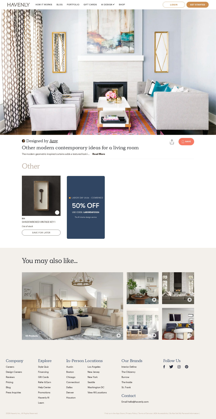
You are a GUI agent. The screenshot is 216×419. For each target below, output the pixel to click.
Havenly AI (43, 397)
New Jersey (93, 371)
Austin (69, 366)
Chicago (70, 377)
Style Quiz (43, 366)
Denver (70, 392)
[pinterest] (186, 366)
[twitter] (171, 366)
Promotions (44, 392)
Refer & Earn (44, 382)
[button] (86, 207)
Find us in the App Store (115, 413)
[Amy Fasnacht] (23, 141)
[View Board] (72, 306)
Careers (10, 366)
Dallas (69, 387)
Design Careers (14, 371)
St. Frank (126, 387)
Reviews (10, 377)
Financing (43, 371)
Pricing (9, 382)
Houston (71, 397)
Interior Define (129, 366)
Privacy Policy (131, 413)
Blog (8, 387)
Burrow (125, 377)
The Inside (127, 382)
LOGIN (174, 4)
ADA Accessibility (161, 413)
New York (93, 377)
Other (31, 166)
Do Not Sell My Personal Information (184, 413)
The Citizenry (128, 371)
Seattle (91, 382)
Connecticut (73, 382)
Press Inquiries (13, 392)
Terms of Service (145, 413)
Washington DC (96, 387)
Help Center (44, 387)
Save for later (41, 232)
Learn (41, 402)
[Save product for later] (57, 212)
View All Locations (97, 392)
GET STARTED (197, 4)
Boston (70, 371)
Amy (54, 141)
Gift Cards (43, 377)
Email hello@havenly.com (135, 401)
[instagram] (179, 366)
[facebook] (164, 366)
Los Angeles (94, 366)
